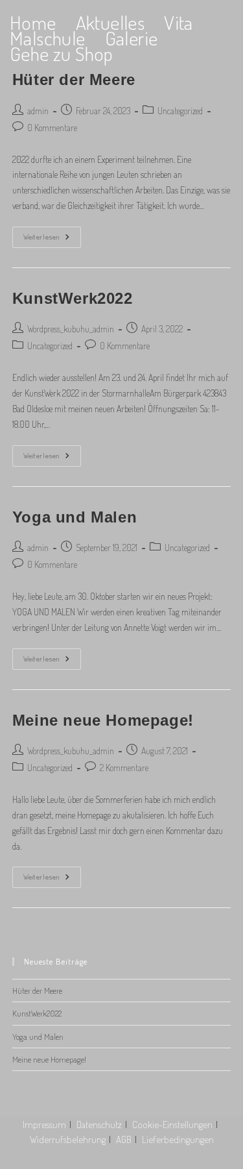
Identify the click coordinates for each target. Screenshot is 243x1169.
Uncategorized (180, 110)
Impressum (44, 1124)
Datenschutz (99, 1124)
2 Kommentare (124, 767)
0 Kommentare (52, 127)
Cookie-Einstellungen (172, 1124)
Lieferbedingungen (178, 1139)
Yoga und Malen (74, 517)
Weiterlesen (52, 240)
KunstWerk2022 (72, 298)
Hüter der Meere (73, 79)
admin (38, 110)
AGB (124, 1139)
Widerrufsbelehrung (68, 1139)
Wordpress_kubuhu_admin (70, 328)
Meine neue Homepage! (103, 720)
